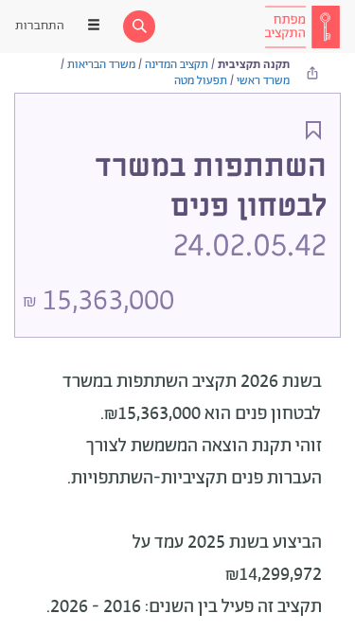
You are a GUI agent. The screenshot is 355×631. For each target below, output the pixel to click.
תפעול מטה (200, 81)
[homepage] (302, 26)
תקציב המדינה (176, 65)
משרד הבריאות (101, 65)
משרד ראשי (263, 81)
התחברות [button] (39, 26)
